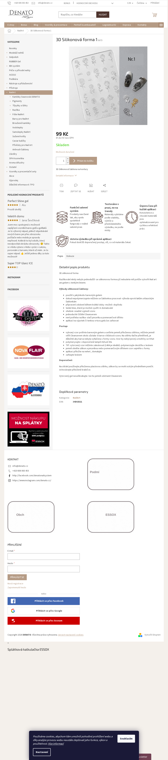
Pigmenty (17, 101)
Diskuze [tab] (70, 256)
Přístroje (13, 88)
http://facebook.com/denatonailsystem (32, 475)
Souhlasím (126, 738)
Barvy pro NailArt (20, 119)
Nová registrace (15, 583)
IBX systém (14, 66)
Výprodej (13, 180)
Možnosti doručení (65, 152)
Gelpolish (13, 57)
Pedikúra (13, 79)
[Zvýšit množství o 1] (67, 159)
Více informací (56, 744)
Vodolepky (17, 127)
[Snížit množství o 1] (67, 163)
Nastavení (42, 752)
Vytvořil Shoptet (152, 635)
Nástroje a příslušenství (20, 83)
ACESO (12, 75)
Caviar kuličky (19, 141)
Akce (11, 176)
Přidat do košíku (85, 160)
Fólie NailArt (18, 114)
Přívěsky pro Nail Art (22, 145)
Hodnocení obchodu (87, 3)
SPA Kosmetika (16, 158)
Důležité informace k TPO (21, 184)
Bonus (67, 3)
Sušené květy (19, 136)
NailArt (12, 92)
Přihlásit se (17, 577)
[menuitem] (11, 25)
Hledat (103, 14)
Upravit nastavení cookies (71, 635)
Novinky (13, 48)
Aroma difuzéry (16, 162)
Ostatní (12, 167)
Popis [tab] (60, 256)
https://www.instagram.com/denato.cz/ (31, 480)
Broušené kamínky (21, 123)
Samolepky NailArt (21, 132)
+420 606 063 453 (20, 470)
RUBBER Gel (15, 61)
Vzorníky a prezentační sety (22, 171)
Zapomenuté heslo (17, 587)
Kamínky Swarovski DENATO (26, 97)
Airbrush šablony (20, 149)
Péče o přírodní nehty (19, 70)
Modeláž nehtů (16, 53)
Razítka (16, 110)
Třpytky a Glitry (20, 105)
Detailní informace (65, 175)
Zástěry (13, 154)
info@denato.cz (20, 466)
